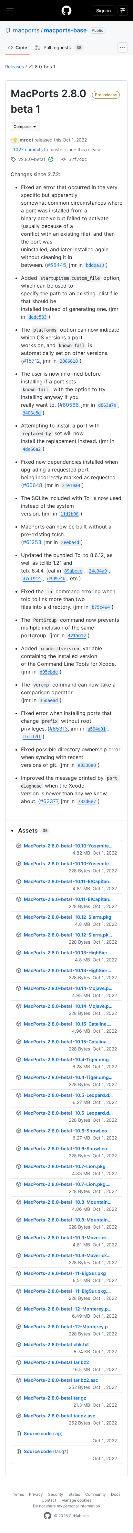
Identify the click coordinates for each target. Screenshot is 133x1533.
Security (55, 1494)
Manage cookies (76, 1500)
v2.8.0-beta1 (42, 66)
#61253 (32, 542)
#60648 (32, 485)
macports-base (65, 30)
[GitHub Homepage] (47, 1516)
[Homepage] (66, 10)
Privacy (36, 1494)
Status (74, 1494)
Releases (14, 66)
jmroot (25, 139)
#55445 (56, 265)
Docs (115, 1494)
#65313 (58, 728)
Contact (49, 1500)
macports (26, 30)
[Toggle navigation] (10, 10)
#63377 (49, 801)
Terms (18, 1494)
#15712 (31, 361)
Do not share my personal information (66, 1506)
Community (95, 1494)
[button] (66, 830)
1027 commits (28, 149)
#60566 (68, 405)
